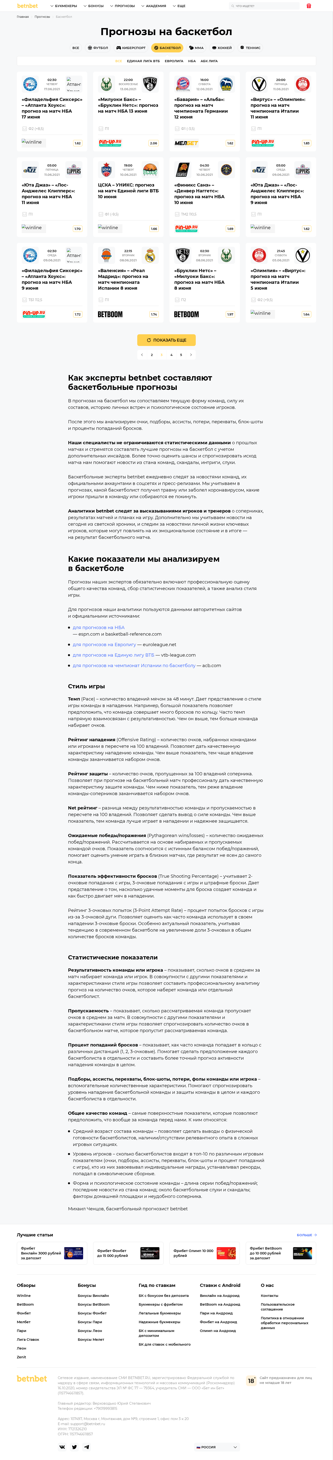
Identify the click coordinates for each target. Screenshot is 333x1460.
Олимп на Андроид (218, 1331)
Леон (21, 1348)
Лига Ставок (28, 1339)
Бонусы (96, 6)
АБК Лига (209, 61)
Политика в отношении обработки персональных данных (284, 1323)
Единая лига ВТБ (143, 61)
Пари (21, 1331)
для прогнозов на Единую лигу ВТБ (113, 655)
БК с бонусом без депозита (164, 1295)
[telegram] (86, 1447)
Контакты (269, 1295)
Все (118, 61)
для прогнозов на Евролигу (104, 644)
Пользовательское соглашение (278, 1307)
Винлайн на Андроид (220, 1295)
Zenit (21, 1357)
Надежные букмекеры (159, 1322)
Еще (181, 6)
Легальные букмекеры (160, 1313)
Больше (304, 1235)
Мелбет (23, 1322)
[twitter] (74, 1447)
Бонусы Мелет (91, 1339)
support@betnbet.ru (87, 1424)
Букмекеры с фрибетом (161, 1304)
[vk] (62, 1447)
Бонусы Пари (90, 1322)
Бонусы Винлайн (93, 1295)
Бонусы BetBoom (94, 1304)
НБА (192, 61)
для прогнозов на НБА (99, 627)
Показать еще (169, 340)
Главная (23, 17)
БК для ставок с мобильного (165, 1344)
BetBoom (25, 1304)
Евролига (174, 61)
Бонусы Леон (90, 1331)
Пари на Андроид (216, 1313)
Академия (156, 6)
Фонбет (24, 1313)
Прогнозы (125, 6)
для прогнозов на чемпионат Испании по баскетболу (134, 665)
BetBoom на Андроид (220, 1304)
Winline (24, 1295)
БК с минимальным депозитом (156, 1333)
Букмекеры (66, 6)
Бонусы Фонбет (92, 1313)
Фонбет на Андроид (218, 1322)
